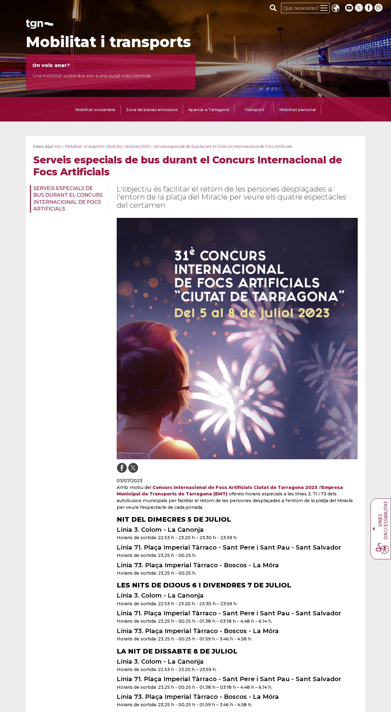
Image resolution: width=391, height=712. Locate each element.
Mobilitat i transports (108, 42)
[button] (335, 8)
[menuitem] (67, 199)
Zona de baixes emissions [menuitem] (152, 109)
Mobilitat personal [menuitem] (297, 109)
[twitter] (359, 7)
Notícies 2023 (137, 146)
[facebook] (369, 7)
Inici (58, 146)
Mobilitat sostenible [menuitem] (95, 109)
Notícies (114, 146)
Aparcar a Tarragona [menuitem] (208, 109)
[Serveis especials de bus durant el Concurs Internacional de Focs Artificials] (237, 338)
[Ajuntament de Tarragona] (39, 26)
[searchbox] (273, 7)
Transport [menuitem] (254, 109)
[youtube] (349, 7)
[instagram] (379, 7)
